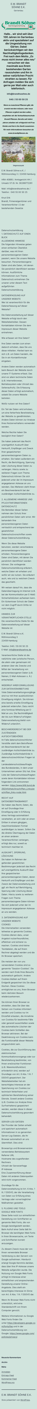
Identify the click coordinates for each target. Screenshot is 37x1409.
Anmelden (6, 1372)
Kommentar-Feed (9, 1379)
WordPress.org (8, 1382)
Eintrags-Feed (8, 1375)
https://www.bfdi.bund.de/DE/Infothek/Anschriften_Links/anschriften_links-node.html (18, 789)
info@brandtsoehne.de (20, 649)
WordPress (25, 1400)
